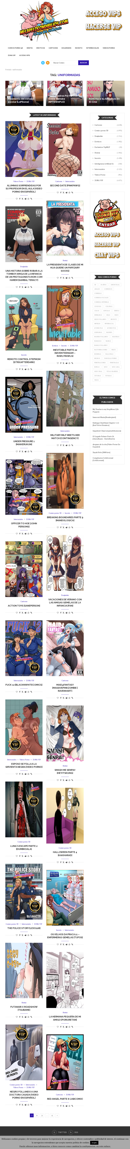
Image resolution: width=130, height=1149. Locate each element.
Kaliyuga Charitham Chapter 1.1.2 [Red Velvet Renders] (106, 424)
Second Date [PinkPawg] (65, 185)
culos (96, 311)
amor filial (115, 285)
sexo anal (116, 367)
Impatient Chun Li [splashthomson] (107, 431)
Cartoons (53, 48)
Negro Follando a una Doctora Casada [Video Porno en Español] (23, 1094)
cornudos (108, 289)
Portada (8, 69)
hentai (116, 311)
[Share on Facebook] (19, 198)
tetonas (97, 376)
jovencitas (98, 328)
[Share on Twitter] (22, 198)
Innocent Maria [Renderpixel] (104, 417)
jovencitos (111, 328)
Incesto (78, 48)
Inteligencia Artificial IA (108, 163)
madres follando (101, 337)
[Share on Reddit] (25, 198)
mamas (108, 341)
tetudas (108, 376)
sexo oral (98, 371)
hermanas (98, 315)
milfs (114, 350)
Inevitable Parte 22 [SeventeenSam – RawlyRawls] (65, 353)
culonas (108, 306)
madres (109, 332)
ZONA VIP (11, 55)
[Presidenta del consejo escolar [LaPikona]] (24, 93)
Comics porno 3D (15, 48)
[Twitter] (43, 63)
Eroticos (40, 48)
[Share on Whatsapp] (28, 198)
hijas (108, 315)
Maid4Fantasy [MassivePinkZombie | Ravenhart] (65, 687)
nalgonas (109, 354)
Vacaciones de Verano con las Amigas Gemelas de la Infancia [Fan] (65, 602)
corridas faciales (101, 297)
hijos (116, 315)
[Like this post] (17, 198)
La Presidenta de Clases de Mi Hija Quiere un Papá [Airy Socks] (65, 267)
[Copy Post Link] (31, 198)
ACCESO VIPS (24, 55)
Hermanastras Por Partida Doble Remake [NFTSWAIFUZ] (62, 98)
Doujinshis (66, 48)
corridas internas (101, 302)
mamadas (97, 341)
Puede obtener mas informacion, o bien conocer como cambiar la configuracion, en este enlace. (65, 1146)
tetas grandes (112, 371)
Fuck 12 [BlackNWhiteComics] (23, 684)
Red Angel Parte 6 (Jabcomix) (65, 1099)
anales (97, 289)
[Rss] (48, 63)
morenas (97, 354)
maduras (115, 337)
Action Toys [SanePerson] (24, 605)
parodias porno (110, 358)
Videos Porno (109, 48)
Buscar (83, 63)
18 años (103, 285)
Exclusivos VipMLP (108, 147)
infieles (97, 323)
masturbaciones (100, 350)
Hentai (30, 48)
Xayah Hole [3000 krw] (101, 452)
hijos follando (100, 319)
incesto (114, 319)
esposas (106, 311)
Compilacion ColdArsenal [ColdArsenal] (103, 459)
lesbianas (98, 332)
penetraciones (100, 363)
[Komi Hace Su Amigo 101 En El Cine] (106, 93)
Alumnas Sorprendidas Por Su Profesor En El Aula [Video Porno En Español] (24, 188)
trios (96, 380)
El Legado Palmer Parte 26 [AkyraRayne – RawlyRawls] (104, 437)
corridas (98, 293)
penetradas (114, 363)
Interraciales (92, 48)
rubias (97, 367)
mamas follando (101, 345)
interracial (109, 323)
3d (95, 285)
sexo (106, 367)
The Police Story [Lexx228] (23, 928)
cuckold (97, 306)
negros (97, 358)
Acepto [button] (94, 1143)
